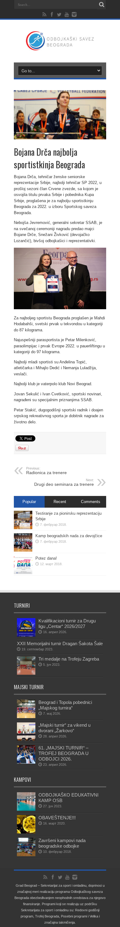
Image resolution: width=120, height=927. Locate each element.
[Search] (101, 4)
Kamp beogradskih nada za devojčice (68, 535)
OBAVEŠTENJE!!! (57, 817)
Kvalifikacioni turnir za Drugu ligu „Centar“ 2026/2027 (67, 623)
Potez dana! (46, 558)
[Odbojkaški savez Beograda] (60, 47)
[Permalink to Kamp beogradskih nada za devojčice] (23, 550)
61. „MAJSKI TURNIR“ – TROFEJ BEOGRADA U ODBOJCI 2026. (63, 753)
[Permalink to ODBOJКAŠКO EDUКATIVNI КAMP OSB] (26, 809)
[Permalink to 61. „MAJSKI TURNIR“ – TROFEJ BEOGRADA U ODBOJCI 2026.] (26, 762)
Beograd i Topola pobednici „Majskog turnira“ (65, 705)
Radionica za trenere (46, 470)
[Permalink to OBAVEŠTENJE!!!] (26, 832)
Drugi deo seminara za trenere (64, 482)
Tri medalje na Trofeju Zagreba (68, 658)
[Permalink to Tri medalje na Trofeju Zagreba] (26, 673)
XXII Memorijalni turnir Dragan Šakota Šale (60, 643)
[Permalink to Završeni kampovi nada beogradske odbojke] (26, 855)
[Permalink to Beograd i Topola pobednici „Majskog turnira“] (26, 716)
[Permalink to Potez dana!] (23, 572)
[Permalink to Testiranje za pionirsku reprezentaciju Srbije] (23, 527)
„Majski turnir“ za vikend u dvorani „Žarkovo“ (64, 727)
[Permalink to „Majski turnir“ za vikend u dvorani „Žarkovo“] (26, 739)
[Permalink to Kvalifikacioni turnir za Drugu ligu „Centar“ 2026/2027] (26, 635)
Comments (90, 501)
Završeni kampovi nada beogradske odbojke (62, 843)
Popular (29, 501)
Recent (60, 501)
